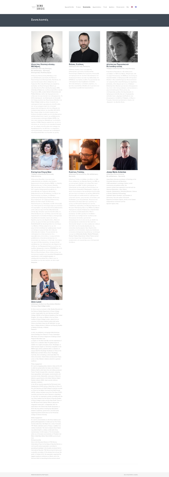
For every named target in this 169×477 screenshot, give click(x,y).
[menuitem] (69, 7)
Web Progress (45, 474)
